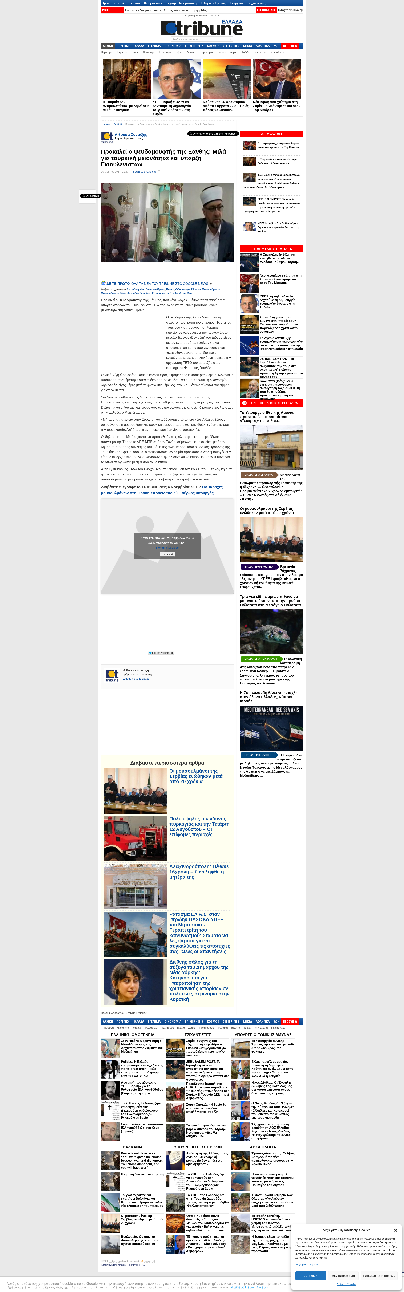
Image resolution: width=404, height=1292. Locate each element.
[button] (395, 1230)
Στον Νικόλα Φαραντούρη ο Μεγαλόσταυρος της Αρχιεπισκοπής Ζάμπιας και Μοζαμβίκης (142, 1046)
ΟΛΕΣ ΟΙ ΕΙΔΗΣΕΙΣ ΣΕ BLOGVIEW (274, 403)
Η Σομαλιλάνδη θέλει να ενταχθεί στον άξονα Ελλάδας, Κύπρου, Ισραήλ (279, 258)
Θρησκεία (121, 52)
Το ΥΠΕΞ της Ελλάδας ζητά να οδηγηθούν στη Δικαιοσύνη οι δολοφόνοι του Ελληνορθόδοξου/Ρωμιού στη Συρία (141, 1110)
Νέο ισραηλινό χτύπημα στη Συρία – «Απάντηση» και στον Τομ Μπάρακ (276, 106)
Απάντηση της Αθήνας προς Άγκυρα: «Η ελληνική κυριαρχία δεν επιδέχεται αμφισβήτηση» (207, 1158)
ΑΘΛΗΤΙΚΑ (263, 46)
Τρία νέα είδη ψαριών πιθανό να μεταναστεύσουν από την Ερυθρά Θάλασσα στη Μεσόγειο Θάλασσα (270, 600)
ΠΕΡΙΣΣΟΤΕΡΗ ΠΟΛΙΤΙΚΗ (257, 755)
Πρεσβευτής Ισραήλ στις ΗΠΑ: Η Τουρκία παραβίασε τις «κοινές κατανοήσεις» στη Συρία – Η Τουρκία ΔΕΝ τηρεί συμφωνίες (207, 1091)
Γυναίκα (221, 52)
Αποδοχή (310, 1275)
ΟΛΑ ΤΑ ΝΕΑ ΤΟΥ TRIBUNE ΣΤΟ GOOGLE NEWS (157, 283)
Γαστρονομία (205, 52)
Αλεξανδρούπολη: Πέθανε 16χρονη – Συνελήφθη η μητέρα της (199, 872)
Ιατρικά (234, 52)
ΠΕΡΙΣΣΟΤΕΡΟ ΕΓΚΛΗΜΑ (257, 474)
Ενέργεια (236, 3)
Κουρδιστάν (153, 3)
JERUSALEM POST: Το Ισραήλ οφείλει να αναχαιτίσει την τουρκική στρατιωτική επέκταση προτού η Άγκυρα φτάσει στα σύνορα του (281, 367)
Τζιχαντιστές (256, 3)
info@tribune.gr (290, 10)
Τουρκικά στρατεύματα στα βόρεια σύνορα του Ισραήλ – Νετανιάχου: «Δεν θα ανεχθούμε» (207, 1131)
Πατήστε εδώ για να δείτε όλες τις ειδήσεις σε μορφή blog (166, 10)
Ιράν (106, 3)
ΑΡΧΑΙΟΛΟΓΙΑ (263, 1147)
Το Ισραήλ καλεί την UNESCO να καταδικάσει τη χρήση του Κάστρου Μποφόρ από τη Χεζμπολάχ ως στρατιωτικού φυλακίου (272, 1223)
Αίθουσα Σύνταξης (131, 135)
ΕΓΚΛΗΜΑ (154, 46)
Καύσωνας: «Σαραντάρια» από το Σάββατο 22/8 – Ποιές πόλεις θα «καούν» (226, 106)
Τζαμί (123, 293)
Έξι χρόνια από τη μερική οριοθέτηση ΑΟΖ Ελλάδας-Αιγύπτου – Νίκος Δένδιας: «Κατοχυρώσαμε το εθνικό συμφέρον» (271, 1131)
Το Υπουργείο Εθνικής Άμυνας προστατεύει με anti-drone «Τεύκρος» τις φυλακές (267, 416)
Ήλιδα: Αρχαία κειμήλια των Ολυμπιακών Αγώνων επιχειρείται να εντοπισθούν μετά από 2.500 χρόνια (272, 1200)
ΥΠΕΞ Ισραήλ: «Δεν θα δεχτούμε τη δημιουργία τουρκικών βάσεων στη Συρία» (277, 301)
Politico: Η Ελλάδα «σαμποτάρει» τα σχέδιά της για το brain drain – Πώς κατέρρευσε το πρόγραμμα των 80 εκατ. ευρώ (142, 1069)
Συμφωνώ (167, 554)
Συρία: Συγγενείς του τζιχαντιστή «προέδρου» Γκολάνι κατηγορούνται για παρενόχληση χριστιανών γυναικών (280, 324)
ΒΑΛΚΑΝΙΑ (133, 1147)
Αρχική (107, 124)
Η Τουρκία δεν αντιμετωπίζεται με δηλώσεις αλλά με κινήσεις (126, 106)
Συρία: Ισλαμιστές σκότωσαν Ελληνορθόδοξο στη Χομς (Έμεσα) (142, 1127)
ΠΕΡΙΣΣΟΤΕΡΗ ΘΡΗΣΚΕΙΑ (257, 566)
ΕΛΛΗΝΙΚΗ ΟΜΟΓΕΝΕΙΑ (132, 1035)
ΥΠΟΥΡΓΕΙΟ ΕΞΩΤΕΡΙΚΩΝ (198, 1147)
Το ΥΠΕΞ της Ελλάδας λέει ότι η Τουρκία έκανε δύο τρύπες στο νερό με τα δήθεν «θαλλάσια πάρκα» (207, 1200)
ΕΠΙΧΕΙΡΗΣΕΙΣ (194, 46)
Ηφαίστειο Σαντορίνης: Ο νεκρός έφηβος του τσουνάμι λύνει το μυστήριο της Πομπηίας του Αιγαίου (272, 1179)
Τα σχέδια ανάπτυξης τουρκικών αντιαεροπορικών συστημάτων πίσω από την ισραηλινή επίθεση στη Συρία (281, 343)
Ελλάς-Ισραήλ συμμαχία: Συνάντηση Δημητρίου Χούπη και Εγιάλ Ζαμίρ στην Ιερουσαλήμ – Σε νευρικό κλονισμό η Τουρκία (272, 1069)
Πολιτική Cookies (346, 1284)
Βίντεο (170, 289)
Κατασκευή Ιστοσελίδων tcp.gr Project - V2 (123, 1265)
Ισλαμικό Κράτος (213, 3)
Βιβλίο (179, 52)
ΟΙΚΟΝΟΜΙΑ (173, 46)
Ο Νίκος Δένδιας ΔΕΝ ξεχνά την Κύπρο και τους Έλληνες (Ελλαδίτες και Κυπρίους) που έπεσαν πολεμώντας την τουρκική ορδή (272, 1110)
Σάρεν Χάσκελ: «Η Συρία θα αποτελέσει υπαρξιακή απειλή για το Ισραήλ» (206, 1108)
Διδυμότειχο (182, 289)
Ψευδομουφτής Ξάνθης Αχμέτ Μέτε (172, 293)
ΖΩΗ (276, 46)
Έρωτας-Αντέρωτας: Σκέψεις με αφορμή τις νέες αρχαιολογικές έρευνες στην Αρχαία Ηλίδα (273, 1158)
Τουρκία (134, 3)
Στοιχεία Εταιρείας (136, 1013)
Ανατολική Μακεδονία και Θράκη (145, 289)
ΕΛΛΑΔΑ (138, 46)
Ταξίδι (245, 52)
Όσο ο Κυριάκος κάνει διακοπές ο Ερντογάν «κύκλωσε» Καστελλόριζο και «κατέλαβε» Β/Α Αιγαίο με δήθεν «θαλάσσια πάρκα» (207, 1223)
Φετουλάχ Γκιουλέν (138, 293)
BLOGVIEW (290, 46)
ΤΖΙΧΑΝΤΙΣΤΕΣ (198, 1035)
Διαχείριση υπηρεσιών (307, 1264)
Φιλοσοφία (149, 52)
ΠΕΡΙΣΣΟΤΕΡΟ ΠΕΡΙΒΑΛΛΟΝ (259, 658)
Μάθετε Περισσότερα (249, 1286)
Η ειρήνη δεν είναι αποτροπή (142, 1174)
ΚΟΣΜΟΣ (213, 46)
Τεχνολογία (259, 52)
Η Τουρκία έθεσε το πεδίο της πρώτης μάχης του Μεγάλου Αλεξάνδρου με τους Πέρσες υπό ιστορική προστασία (271, 1244)
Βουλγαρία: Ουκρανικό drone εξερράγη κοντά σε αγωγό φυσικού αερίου (139, 1240)
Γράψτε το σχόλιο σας (144, 171)
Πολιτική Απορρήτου (112, 1013)
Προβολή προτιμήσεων (379, 1275)
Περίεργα (106, 52)
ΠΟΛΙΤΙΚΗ (123, 46)
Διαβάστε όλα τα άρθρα (136, 678)
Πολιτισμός (165, 52)
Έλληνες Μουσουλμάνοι (205, 289)
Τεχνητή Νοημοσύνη (181, 3)
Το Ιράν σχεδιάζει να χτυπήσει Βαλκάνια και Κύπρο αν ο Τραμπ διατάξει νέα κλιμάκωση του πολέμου (142, 1200)
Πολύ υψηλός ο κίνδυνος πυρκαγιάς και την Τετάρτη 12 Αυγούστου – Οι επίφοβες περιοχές (199, 826)
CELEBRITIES (231, 46)
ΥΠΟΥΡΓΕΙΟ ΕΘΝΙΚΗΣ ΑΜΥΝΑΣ (263, 1035)
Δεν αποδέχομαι (343, 1275)
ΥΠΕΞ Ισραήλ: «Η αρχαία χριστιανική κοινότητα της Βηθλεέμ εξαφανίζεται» (270, 583)
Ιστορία (135, 52)
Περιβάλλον (277, 52)
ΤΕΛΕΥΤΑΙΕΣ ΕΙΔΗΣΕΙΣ (272, 249)
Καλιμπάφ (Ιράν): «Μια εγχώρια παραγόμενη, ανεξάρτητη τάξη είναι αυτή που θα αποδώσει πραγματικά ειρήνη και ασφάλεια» (280, 390)
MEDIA (247, 46)
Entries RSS (150, 1261)
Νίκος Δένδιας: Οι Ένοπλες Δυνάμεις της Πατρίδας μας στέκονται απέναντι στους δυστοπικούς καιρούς (271, 1088)
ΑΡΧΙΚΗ (108, 46)
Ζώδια (190, 52)
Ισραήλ (119, 3)
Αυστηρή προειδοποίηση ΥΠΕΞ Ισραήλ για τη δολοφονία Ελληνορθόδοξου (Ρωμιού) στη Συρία (142, 1088)
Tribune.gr (114, 1261)
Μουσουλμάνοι (110, 293)
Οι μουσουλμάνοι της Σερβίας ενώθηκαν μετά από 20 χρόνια (267, 511)
